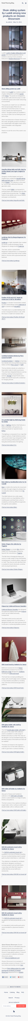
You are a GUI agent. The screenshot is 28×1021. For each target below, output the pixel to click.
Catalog (12, 992)
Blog (18, 992)
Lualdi (11, 92)
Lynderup (4, 242)
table (12, 189)
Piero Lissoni (14, 365)
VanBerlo (21, 671)
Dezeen (21, 972)
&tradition (17, 306)
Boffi (22, 365)
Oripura (23, 611)
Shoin (7, 96)
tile (18, 549)
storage (9, 376)
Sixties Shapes (6, 549)
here (21, 965)
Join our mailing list (14, 1002)
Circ (3, 425)
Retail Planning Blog (15, 1016)
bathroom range (6, 671)
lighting (8, 425)
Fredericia (21, 246)
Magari (8, 182)
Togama (19, 553)
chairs (23, 193)
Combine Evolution (7, 361)
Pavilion (4, 302)
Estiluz (3, 431)
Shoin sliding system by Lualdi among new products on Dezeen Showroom (13, 970)
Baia (3, 487)
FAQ (22, 992)
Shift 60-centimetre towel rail (12, 852)
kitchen (17, 361)
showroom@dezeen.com (12, 958)
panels (22, 94)
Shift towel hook (14, 673)
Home (6, 992)
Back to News (15, 987)
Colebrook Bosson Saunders (10, 609)
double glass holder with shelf (16, 730)
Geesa (20, 668)
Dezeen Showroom (14, 58)
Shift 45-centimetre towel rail (12, 918)
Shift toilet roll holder (17, 796)
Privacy (17, 998)
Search (11, 998)
